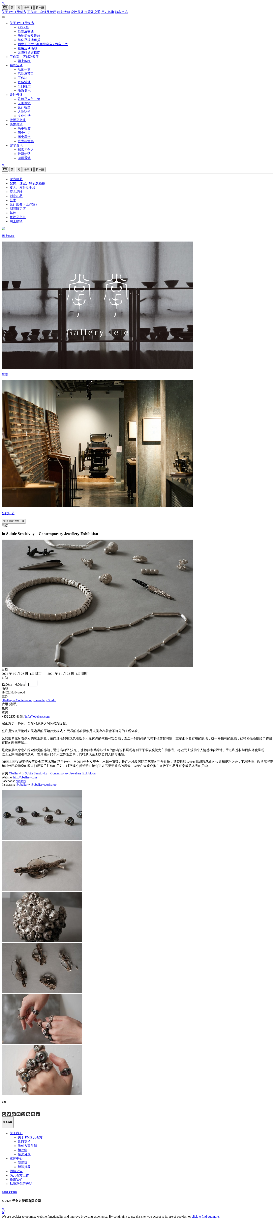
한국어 (28, 7)
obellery (21, 781)
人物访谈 (24, 111)
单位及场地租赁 (29, 40)
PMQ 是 (23, 27)
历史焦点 (24, 132)
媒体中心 (16, 1158)
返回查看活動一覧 (13, 521)
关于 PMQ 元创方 (14, 12)
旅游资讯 (24, 90)
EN (5, 7)
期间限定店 (18, 208)
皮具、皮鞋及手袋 (22, 187)
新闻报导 (24, 1167)
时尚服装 (16, 179)
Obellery (14, 773)
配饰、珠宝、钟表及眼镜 (27, 183)
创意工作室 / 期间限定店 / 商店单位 (43, 44)
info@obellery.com (37, 716)
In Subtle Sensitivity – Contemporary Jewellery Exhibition (59, 773)
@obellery (22, 784)
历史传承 (107, 12)
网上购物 (24, 61)
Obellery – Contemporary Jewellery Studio (29, 700)
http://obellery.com (25, 777)
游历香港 (24, 158)
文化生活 (24, 116)
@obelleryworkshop (44, 784)
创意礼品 (16, 196)
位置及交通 (92, 12)
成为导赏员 (26, 141)
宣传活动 (24, 82)
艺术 (13, 200)
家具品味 (16, 191)
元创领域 (24, 103)
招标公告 (16, 1171)
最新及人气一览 (29, 99)
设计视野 (24, 107)
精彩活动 (63, 12)
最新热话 (24, 153)
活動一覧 (24, 69)
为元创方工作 (19, 1175)
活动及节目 (26, 73)
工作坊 (22, 78)
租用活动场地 (27, 48)
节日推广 (24, 86)
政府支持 (24, 1141)
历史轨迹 (24, 128)
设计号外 (77, 12)
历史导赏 (24, 137)
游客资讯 (121, 12)
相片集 (22, 1150)
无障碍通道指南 (29, 52)
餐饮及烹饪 (18, 217)
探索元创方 (26, 149)
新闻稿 (22, 1162)
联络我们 (16, 1179)
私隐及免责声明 (21, 1183)
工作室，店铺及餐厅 (41, 12)
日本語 (40, 7)
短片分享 (24, 1154)
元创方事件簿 (27, 1145)
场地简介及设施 (29, 35)
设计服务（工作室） (24, 204)
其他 (13, 213)
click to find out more (205, 1216)
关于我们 (16, 1133)
